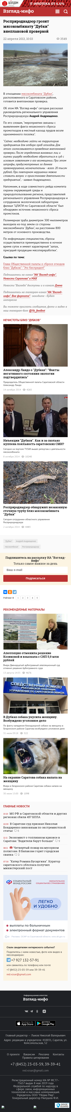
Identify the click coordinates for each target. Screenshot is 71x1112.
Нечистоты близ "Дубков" (22, 320)
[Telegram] (15, 592)
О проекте (13, 1054)
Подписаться (35, 578)
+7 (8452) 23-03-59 (18, 969)
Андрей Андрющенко (26, 541)
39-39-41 (39, 969)
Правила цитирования (35, 1057)
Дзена (58, 285)
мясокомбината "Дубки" (37, 94)
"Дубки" (8, 541)
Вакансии (29, 1054)
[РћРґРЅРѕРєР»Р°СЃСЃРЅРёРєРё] (10, 592)
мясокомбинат (11, 546)
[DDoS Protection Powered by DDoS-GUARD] (62, 1107)
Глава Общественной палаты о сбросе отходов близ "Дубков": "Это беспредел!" (34, 266)
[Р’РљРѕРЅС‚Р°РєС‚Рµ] (5, 592)
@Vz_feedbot (37, 310)
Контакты (58, 1054)
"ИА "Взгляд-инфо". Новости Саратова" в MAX (30, 276)
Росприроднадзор (30, 546)
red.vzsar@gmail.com (19, 974)
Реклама (44, 1054)
